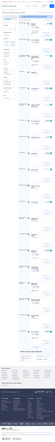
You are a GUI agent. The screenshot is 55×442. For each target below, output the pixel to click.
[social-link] (2, 392)
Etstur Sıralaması (48, 20)
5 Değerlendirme (46, 40)
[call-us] (50, 1)
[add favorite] (28, 23)
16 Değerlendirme (47, 202)
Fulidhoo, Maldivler (35, 90)
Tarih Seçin (47, 35)
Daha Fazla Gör (36, 347)
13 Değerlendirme (47, 137)
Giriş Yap (49, 16)
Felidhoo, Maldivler (33, 61)
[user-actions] (52, 1)
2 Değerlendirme (47, 55)
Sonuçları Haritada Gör (10, 17)
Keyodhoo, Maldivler (34, 303)
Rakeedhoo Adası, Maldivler (34, 270)
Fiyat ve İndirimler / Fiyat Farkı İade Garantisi (44, 12)
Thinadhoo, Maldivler (34, 27)
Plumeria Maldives (47, 356)
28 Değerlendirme (47, 121)
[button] (52, 6)
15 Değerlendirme (47, 88)
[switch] (19, 20)
